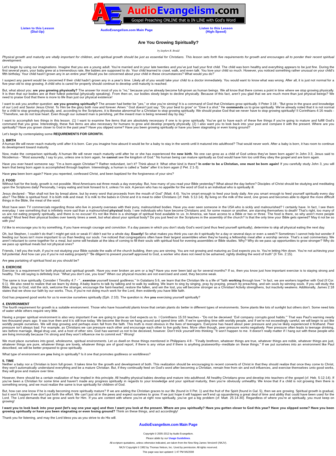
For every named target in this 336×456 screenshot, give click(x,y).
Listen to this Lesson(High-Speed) (216, 30)
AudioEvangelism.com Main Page (127, 30)
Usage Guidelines (179, 438)
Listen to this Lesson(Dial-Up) (37, 30)
